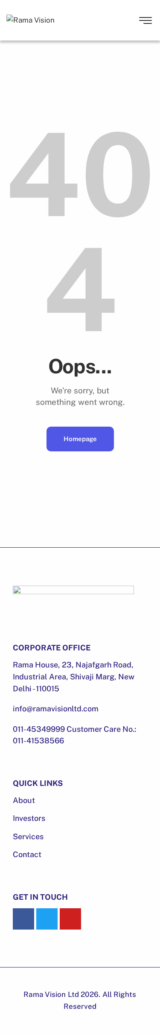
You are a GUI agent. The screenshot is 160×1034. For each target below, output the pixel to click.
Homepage (80, 438)
